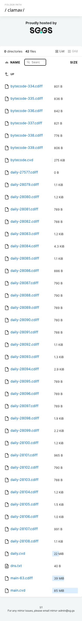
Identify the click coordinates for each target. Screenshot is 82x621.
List (62, 51)
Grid (74, 51)
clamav (15, 10)
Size (74, 62)
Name (15, 62)
